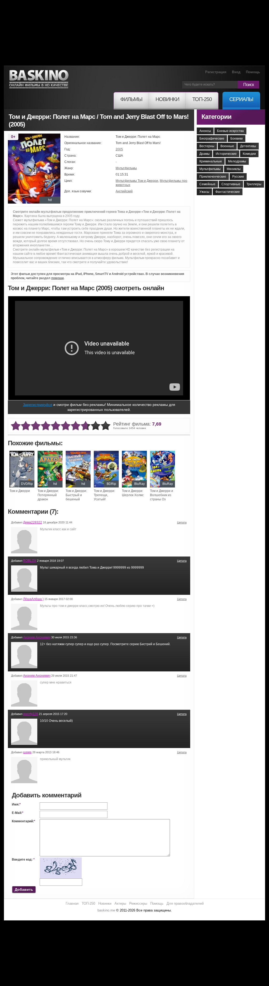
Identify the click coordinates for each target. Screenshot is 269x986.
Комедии (249, 154)
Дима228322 (32, 522)
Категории (216, 116)
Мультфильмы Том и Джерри (137, 181)
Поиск (248, 84)
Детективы (248, 146)
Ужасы (204, 192)
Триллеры (253, 184)
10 (106, 426)
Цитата (182, 522)
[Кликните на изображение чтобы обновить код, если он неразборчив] (61, 859)
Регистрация (215, 72)
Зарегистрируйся (37, 404)
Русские (238, 176)
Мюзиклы (234, 169)
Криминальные (210, 161)
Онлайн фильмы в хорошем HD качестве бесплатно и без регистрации (39, 79)
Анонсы (205, 131)
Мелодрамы (237, 161)
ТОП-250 (88, 903)
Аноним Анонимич (36, 637)
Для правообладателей (185, 903)
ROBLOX (29, 561)
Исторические (226, 154)
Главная (72, 903)
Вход (236, 72)
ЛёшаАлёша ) (33, 599)
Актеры (120, 903)
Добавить (24, 889)
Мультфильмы (126, 168)
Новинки (104, 903)
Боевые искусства (230, 131)
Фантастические (227, 192)
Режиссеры (138, 903)
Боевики (236, 138)
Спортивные (230, 184)
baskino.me (106, 910)
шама (27, 752)
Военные (227, 146)
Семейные (207, 184)
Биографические (211, 138)
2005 (119, 149)
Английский (124, 191)
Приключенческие (212, 176)
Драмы (204, 154)
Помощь (253, 72)
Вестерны (206, 146)
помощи (57, 278)
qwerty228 (30, 714)
